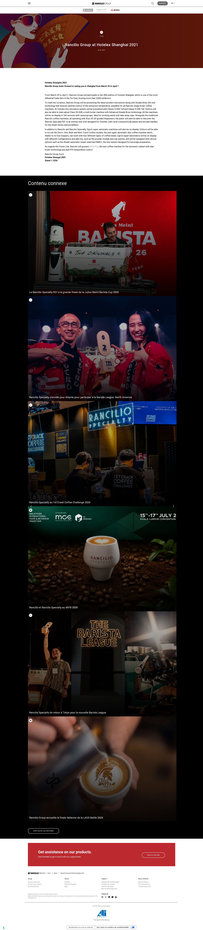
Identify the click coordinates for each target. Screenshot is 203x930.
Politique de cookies (108, 884)
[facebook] (112, 897)
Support (162, 3)
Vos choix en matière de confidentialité (113, 927)
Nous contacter (143, 882)
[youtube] (116, 897)
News (55, 873)
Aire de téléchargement (109, 889)
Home (49, 873)
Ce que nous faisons (34, 884)
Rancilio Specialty (70, 884)
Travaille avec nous (144, 886)
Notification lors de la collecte (81, 927)
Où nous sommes (144, 884)
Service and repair (108, 886)
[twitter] (106, 897)
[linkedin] (109, 897)
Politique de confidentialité (110, 882)
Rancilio (67, 882)
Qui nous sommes (34, 882)
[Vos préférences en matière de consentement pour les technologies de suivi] (4, 928)
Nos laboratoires (33, 886)
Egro (66, 886)
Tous (101, 36)
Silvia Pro (93, 146)
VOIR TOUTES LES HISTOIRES (43, 831)
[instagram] (102, 897)
